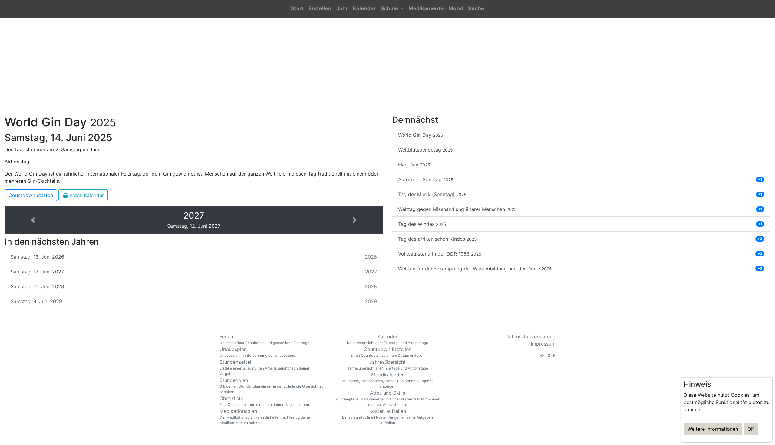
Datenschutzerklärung (530, 336)
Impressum (543, 344)
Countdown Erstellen (387, 352)
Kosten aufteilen (387, 416)
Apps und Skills (387, 398)
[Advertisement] (387, 70)
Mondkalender (387, 380)
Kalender (387, 339)
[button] (392, 9)
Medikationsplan (264, 416)
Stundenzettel (264, 367)
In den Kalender (86, 195)
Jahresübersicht (387, 364)
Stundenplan (271, 385)
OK (750, 429)
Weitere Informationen (713, 429)
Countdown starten (30, 195)
